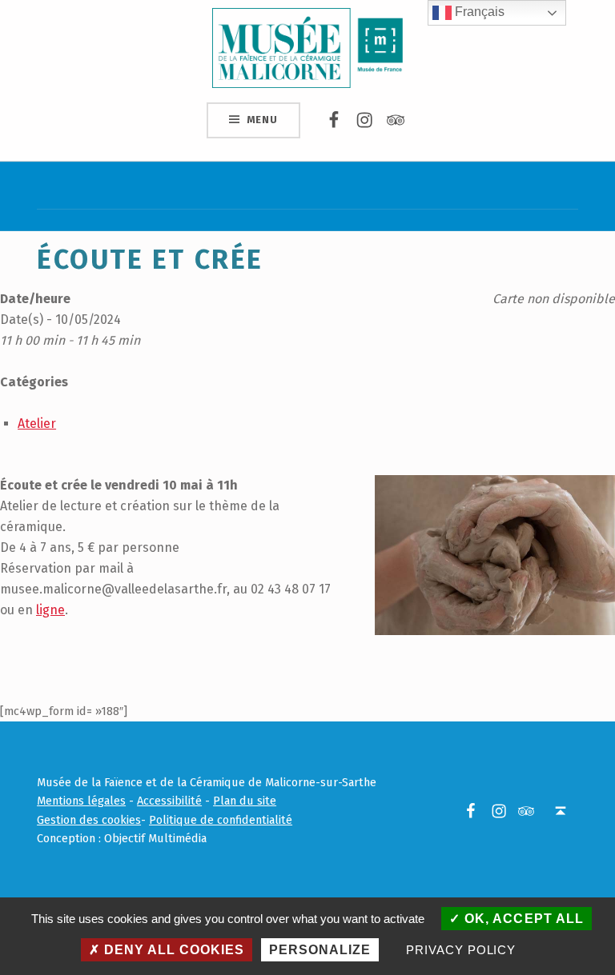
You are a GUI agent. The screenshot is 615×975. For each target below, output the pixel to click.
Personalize (320, 950)
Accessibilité (169, 800)
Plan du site (244, 800)
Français (478, 11)
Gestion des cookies (89, 820)
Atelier (37, 423)
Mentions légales (81, 800)
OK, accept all (521, 918)
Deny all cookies (172, 950)
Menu (262, 120)
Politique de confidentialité (220, 820)
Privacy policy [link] (461, 950)
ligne (50, 609)
